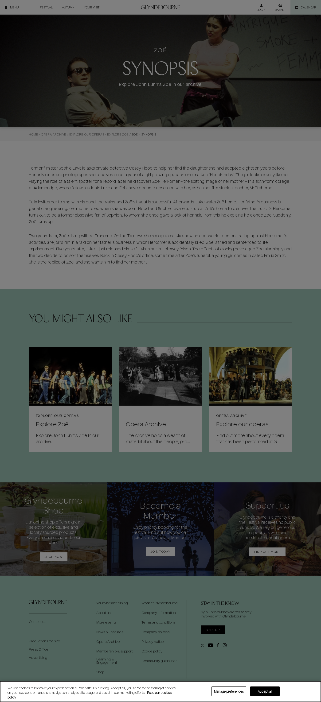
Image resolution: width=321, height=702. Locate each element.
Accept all (265, 691)
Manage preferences (229, 691)
